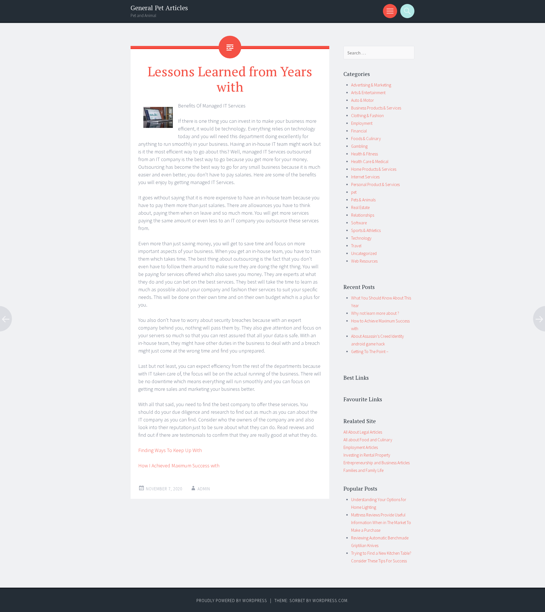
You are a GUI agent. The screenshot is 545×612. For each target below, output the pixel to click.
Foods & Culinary (366, 138)
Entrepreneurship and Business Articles (376, 462)
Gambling (359, 146)
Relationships (362, 215)
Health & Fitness (364, 154)
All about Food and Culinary (367, 439)
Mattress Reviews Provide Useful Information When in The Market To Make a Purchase (381, 522)
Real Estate (360, 207)
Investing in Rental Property (366, 455)
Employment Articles (360, 447)
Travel (356, 245)
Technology (361, 238)
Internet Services (365, 177)
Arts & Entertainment (368, 92)
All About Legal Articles (362, 432)
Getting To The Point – (369, 351)
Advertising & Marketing (371, 85)
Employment (361, 123)
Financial (359, 131)
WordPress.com (330, 600)
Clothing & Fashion (367, 115)
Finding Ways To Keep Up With (170, 450)
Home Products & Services (373, 169)
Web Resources (364, 261)
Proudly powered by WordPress (231, 600)
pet (354, 192)
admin (204, 488)
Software (359, 222)
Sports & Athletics (366, 230)
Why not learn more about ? (375, 313)
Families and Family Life (363, 470)
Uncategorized (364, 253)
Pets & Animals (363, 199)
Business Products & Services (376, 108)
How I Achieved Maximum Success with (178, 465)
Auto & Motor (362, 100)
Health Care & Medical (369, 161)
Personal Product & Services (375, 184)
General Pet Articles (159, 7)
